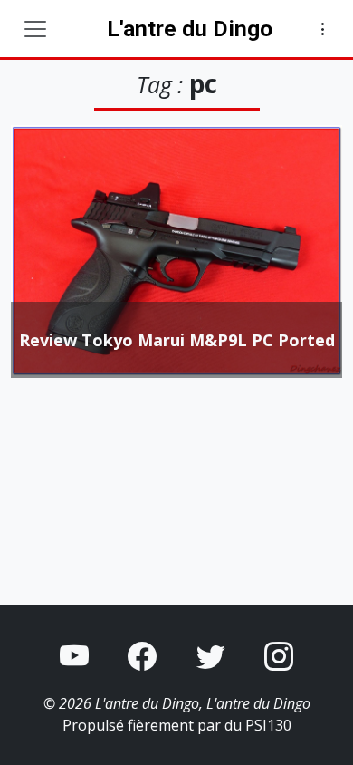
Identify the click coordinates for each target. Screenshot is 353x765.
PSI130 (268, 725)
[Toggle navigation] (35, 29)
